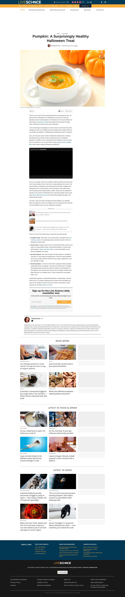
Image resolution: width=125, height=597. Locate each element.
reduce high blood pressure (40, 195)
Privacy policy (15, 582)
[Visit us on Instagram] (73, 2)
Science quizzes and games (90, 547)
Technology (69, 6)
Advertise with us (70, 582)
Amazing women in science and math (68, 550)
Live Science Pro (100, 9)
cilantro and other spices (46, 249)
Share (33, 111)
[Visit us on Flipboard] (77, 2)
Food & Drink (65, 33)
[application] (51, 163)
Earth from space (39, 549)
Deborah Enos (57, 46)
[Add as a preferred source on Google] (62, 572)
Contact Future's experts (46, 579)
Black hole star (87, 9)
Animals (25, 6)
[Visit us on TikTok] (80, 2)
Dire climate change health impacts (37, 9)
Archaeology (33, 6)
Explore (76, 6)
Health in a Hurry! (47, 285)
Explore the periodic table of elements (69, 552)
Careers (13, 585)
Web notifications (97, 582)
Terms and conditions (98, 579)
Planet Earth (54, 6)
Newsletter (70, 111)
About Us (67, 579)
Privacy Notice (34, 307)
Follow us (62, 111)
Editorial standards (44, 585)
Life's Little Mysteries (40, 547)
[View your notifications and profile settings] (101, 2)
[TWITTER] (32, 321)
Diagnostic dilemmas (40, 551)
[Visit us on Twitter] (70, 2)
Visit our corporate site (90, 567)
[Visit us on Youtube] (75, 2)
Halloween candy (43, 122)
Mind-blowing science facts (90, 556)
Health (40, 6)
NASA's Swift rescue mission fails (57, 9)
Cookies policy (42, 582)
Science (47, 6)
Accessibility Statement (18, 579)
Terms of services (48, 305)
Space (61, 6)
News (76, 45)
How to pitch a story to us (73, 585)
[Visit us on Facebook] (68, 2)
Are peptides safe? (74, 9)
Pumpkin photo (29, 107)
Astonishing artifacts (40, 553)
